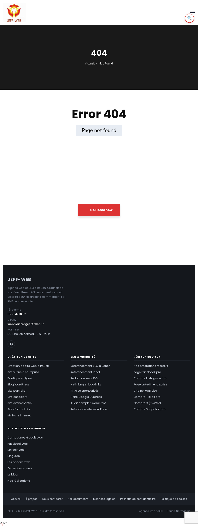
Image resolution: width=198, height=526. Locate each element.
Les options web (19, 462)
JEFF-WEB (19, 279)
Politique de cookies (174, 499)
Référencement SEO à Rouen (90, 366)
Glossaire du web (20, 468)
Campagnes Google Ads (25, 437)
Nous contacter (52, 499)
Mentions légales (104, 499)
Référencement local (85, 372)
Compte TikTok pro (147, 397)
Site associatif (17, 397)
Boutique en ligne (20, 378)
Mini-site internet (19, 415)
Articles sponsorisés (85, 391)
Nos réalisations (19, 481)
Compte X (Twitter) (147, 403)
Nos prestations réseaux (151, 366)
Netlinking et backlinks (86, 384)
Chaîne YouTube (145, 391)
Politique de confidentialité (138, 499)
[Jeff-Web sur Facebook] (11, 344)
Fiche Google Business (86, 397)
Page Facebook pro (147, 372)
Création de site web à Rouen (28, 366)
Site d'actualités (19, 409)
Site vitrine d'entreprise (23, 372)
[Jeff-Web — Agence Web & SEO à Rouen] (14, 12)
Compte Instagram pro (150, 378)
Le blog (13, 474)
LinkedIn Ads (16, 450)
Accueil (90, 63)
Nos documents (78, 499)
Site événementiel (20, 403)
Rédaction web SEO (84, 378)
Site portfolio (17, 391)
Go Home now (101, 210)
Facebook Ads (18, 444)
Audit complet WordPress (88, 403)
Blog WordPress (18, 384)
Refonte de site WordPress (89, 409)
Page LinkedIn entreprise (150, 384)
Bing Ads (14, 456)
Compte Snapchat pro (150, 409)
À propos (31, 499)
